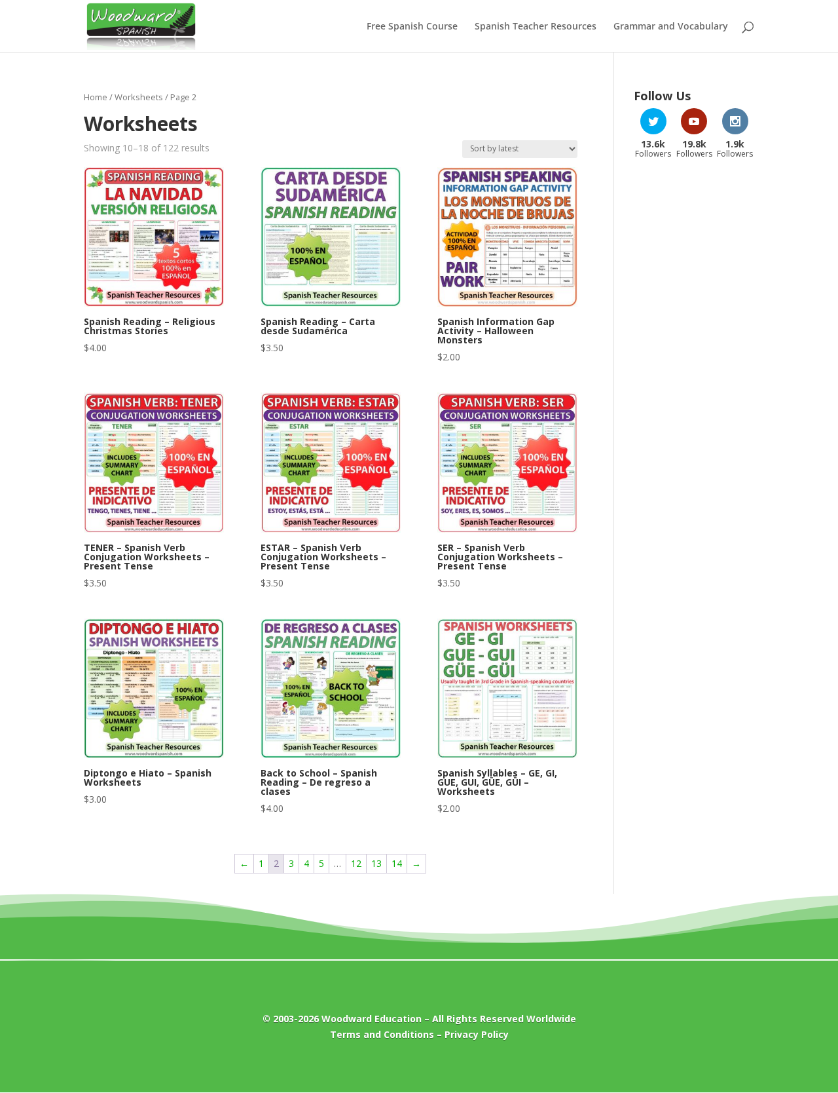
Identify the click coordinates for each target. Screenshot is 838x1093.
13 (376, 863)
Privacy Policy (477, 1034)
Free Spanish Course (412, 27)
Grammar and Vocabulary (670, 27)
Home (95, 97)
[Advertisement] (694, 378)
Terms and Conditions (382, 1034)
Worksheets (139, 97)
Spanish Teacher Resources (535, 27)
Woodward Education (371, 1018)
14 (397, 863)
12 (356, 863)
